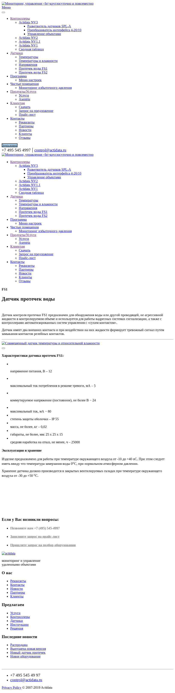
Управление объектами (44, 34)
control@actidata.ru (50, 150)
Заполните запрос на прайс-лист (35, 536)
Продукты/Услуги (23, 91)
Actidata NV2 (28, 38)
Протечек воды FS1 (33, 68)
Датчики (16, 53)
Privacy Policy (11, 687)
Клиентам (17, 103)
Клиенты (25, 134)
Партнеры (26, 126)
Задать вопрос (9, 145)
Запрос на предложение (36, 111)
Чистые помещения (24, 84)
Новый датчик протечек (27, 652)
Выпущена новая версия (28, 648)
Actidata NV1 (28, 45)
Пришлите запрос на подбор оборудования (43, 545)
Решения (16, 628)
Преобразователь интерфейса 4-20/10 (54, 30)
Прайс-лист (27, 114)
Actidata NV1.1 (29, 41)
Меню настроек (30, 80)
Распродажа (19, 645)
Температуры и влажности (38, 61)
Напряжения (28, 64)
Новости (25, 130)
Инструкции (19, 624)
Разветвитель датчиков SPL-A (49, 26)
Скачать (24, 107)
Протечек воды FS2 (33, 72)
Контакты (17, 118)
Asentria (24, 99)
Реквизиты (27, 122)
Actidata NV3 (28, 22)
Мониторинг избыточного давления (45, 88)
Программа (18, 76)
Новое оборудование (25, 656)
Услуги (24, 95)
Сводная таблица (31, 49)
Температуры (28, 57)
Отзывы (25, 137)
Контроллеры (20, 18)
